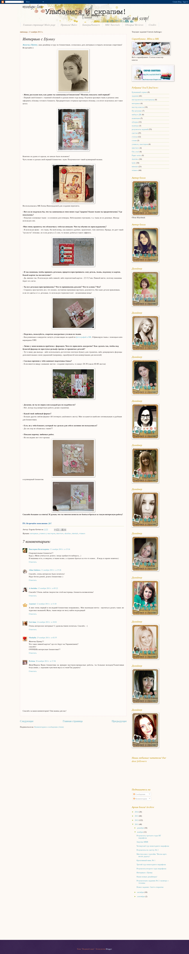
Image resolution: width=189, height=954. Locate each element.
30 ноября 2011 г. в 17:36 (46, 661)
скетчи (134, 133)
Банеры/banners (91, 24)
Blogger (109, 949)
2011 (137, 824)
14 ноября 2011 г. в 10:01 (47, 622)
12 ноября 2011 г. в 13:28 (46, 603)
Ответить (33, 562)
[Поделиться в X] (60, 529)
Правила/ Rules (69, 24)
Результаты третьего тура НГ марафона (149, 836)
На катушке (137, 110)
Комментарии (141, 798)
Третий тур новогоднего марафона (151, 864)
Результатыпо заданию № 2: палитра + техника (153, 881)
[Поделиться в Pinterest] (65, 529)
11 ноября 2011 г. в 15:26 (51, 570)
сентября (141, 896)
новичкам (136, 118)
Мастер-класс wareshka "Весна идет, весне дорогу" (152, 855)
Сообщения (140, 794)
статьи (134, 136)
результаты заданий (140, 129)
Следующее (26, 721)
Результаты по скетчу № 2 (147, 850)
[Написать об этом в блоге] (57, 529)
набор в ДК (136, 114)
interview (59, 533)
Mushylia (32, 637)
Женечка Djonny (30, 44)
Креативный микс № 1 (146, 860)
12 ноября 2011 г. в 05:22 (48, 588)
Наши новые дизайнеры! (147, 876)
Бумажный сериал (139, 92)
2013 (137, 816)
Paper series (136, 155)
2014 (137, 811)
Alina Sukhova (34, 570)
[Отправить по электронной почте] (55, 529)
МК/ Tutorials (112, 24)
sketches (67, 533)
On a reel (135, 151)
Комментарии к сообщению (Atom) (49, 727)
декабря (140, 827)
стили (134, 140)
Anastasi (32, 603)
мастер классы (138, 107)
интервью (34, 533)
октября (140, 892)
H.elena (32, 661)
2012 (137, 820)
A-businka (33, 588)
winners (82, 533)
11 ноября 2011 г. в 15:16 (60, 549)
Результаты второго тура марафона (151, 868)
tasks (134, 162)
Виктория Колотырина (39, 549)
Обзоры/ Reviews (134, 24)
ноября (140, 832)
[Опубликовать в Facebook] (62, 529)
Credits (152, 24)
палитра (135, 125)
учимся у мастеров (47, 533)
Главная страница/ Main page (39, 24)
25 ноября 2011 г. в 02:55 (47, 637)
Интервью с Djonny (144, 872)
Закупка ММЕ (142, 841)
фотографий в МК (83, 337)
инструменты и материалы (143, 99)
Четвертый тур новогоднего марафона (153, 846)
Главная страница (73, 721)
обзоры (135, 122)
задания (135, 96)
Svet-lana (32, 622)
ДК (49, 523)
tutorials (75, 533)
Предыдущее (119, 721)
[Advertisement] (148, 919)
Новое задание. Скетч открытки (150, 887)
